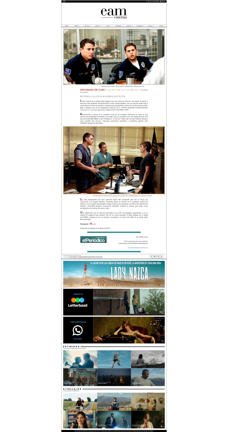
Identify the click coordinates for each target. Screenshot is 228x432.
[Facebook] (151, 256)
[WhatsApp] (161, 256)
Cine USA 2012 (77, 257)
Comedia (83, 257)
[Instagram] (158, 256)
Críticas (87, 257)
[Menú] (64, 1)
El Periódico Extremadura (96, 257)
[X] (154, 256)
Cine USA (72, 257)
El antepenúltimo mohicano (86, 5)
